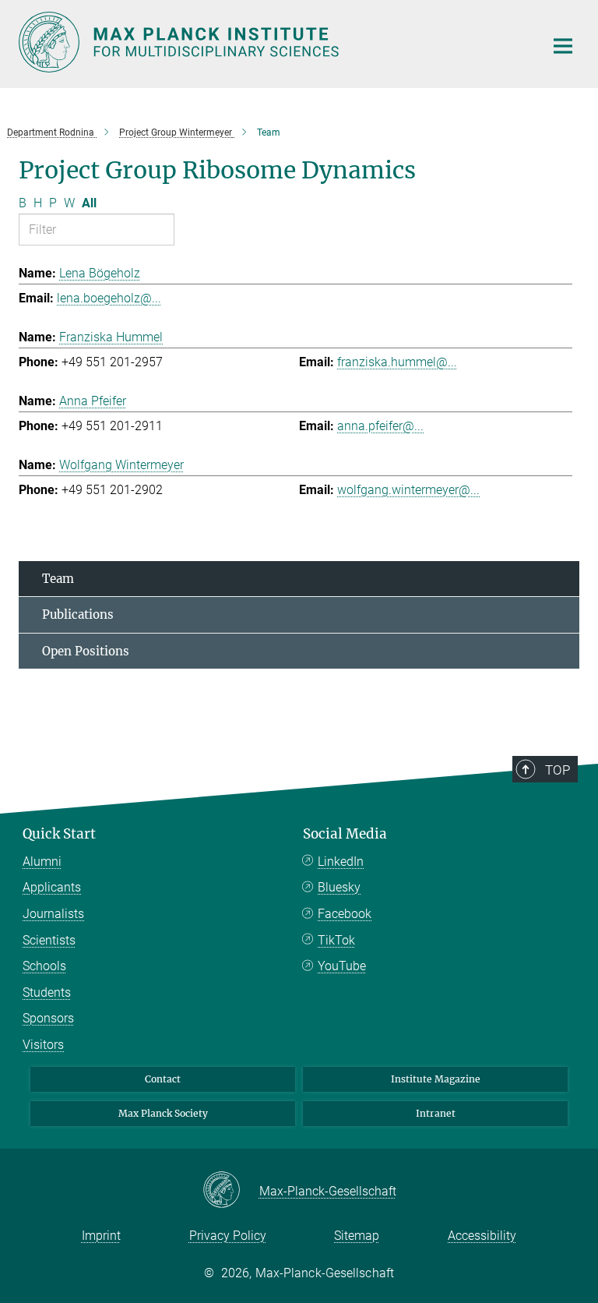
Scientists (49, 940)
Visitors (43, 1044)
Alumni (42, 861)
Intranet (436, 1113)
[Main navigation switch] (563, 46)
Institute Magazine (435, 1079)
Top (557, 770)
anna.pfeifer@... (380, 425)
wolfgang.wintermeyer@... (408, 489)
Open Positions (85, 651)
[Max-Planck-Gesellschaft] (230, 1190)
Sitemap (356, 1235)
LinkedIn (341, 861)
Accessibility (482, 1235)
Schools (44, 966)
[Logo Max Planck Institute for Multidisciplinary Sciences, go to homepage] (272, 42)
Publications (78, 614)
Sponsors (48, 1018)
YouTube (342, 966)
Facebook (344, 913)
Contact (163, 1079)
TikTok (336, 940)
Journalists (53, 913)
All (89, 203)
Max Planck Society (163, 1113)
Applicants (52, 887)
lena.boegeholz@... (109, 298)
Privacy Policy (227, 1235)
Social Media (345, 834)
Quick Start (59, 834)
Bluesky (339, 887)
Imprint (101, 1235)
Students (47, 992)
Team (58, 578)
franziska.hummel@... (397, 362)
